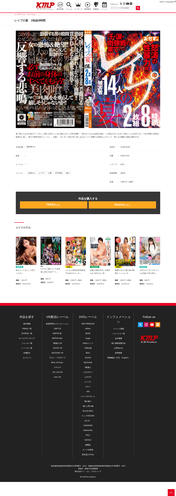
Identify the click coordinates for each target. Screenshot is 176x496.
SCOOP (88, 358)
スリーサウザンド (88, 396)
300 (88, 391)
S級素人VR (57, 343)
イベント (104, 9)
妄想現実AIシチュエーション (57, 324)
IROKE (87, 333)
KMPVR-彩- (57, 333)
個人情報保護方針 (118, 343)
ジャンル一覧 (27, 343)
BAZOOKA (94, 267)
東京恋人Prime (88, 454)
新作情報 (27, 324)
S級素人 (69, 267)
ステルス (57, 367)
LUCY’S (88, 377)
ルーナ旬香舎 (88, 450)
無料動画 (87, 9)
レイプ (41, 173)
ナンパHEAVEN (88, 416)
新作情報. (60, 9)
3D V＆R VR (57, 372)
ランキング (78, 9)
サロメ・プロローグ (57, 358)
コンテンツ (26, 358)
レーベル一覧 (27, 348)
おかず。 (88, 420)
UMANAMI (87, 425)
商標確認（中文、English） (118, 358)
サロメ (88, 386)
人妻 (50, 173)
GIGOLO (88, 440)
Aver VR (57, 377)
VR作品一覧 (27, 328)
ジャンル (69, 9)
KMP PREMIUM (88, 324)
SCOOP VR (57, 348)
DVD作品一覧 (26, 333)
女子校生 (58, 173)
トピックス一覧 (118, 333)
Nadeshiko (88, 430)
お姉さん (31, 173)
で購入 (54, 204)
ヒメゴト (88, 382)
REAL (88, 353)
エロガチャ (87, 372)
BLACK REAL (88, 411)
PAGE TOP (171, 492)
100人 (88, 435)
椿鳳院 (88, 445)
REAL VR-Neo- (57, 362)
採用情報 (118, 353)
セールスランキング (27, 338)
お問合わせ (118, 348)
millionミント (88, 343)
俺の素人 (88, 401)
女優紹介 (96, 9)
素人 (68, 173)
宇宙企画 (88, 348)
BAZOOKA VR (57, 353)
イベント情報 (118, 329)
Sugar (88, 338)
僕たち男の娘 (88, 406)
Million (88, 328)
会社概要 (118, 338)
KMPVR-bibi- (57, 338)
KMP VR (19, 267)
